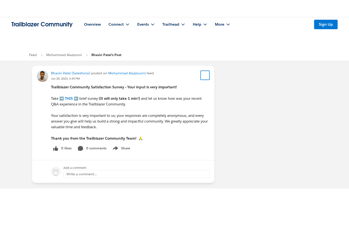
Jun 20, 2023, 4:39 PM (65, 78)
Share (120, 149)
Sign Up (326, 24)
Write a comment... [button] (81, 174)
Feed (33, 55)
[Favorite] (205, 75)
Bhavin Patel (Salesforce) (70, 73)
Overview (92, 24)
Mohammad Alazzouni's (127, 73)
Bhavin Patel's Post (106, 55)
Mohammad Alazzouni (64, 55)
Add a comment (74, 168)
